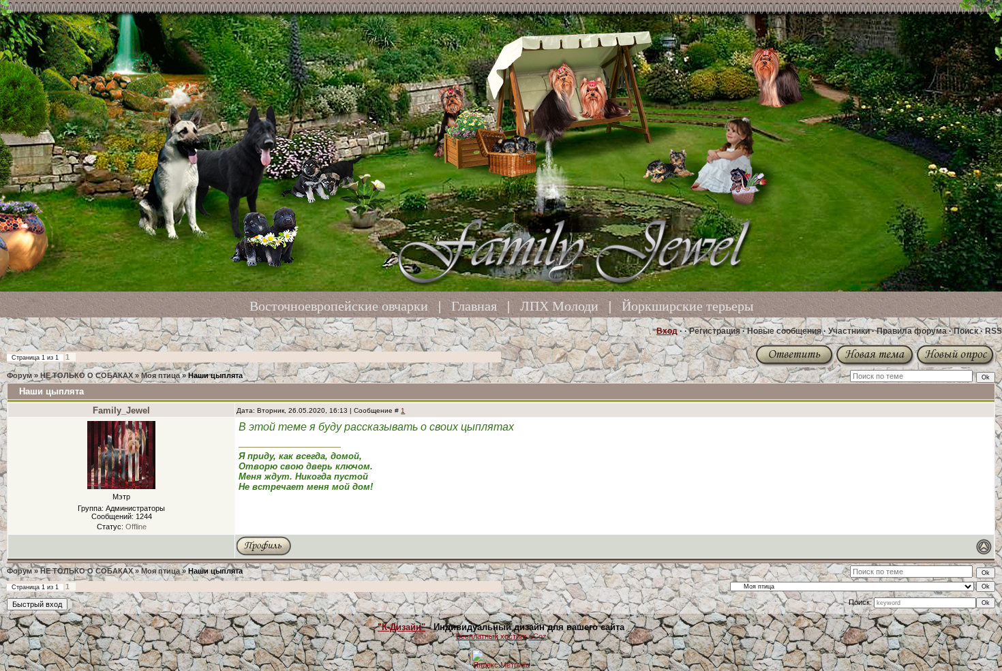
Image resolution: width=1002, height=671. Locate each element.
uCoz (538, 636)
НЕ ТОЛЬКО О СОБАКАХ (86, 375)
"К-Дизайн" (401, 627)
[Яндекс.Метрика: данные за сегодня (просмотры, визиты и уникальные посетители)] (501, 659)
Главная (474, 305)
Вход (667, 331)
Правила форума (912, 331)
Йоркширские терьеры (687, 305)
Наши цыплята (215, 375)
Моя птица (160, 375)
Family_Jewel (121, 410)
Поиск (966, 331)
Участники (849, 331)
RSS (993, 331)
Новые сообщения (784, 331)
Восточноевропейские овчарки (338, 305)
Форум (19, 375)
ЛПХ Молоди (559, 305)
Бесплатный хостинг (491, 636)
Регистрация (714, 331)
